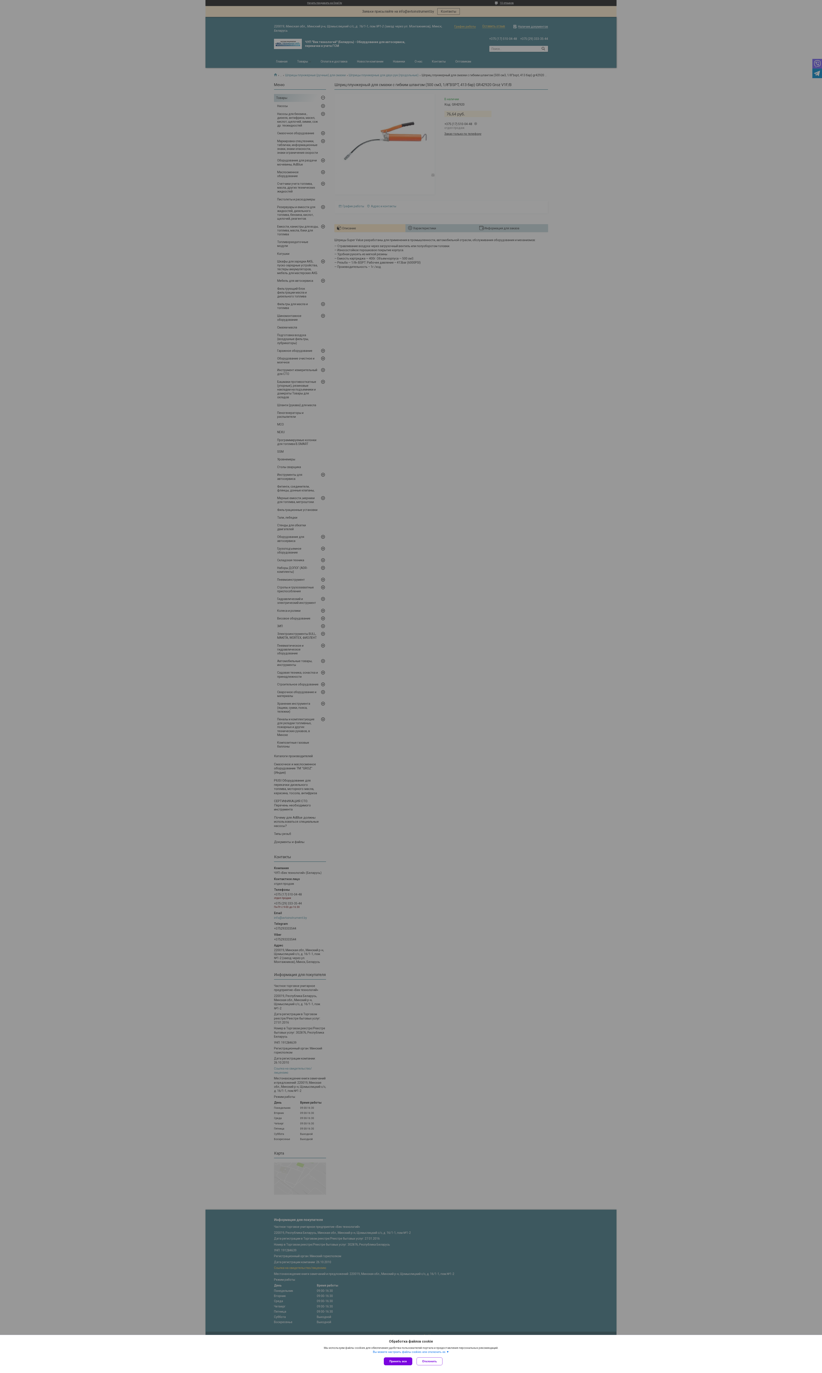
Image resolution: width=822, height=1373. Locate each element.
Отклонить (429, 1361)
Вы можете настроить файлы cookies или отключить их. (409, 1352)
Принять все (398, 1361)
